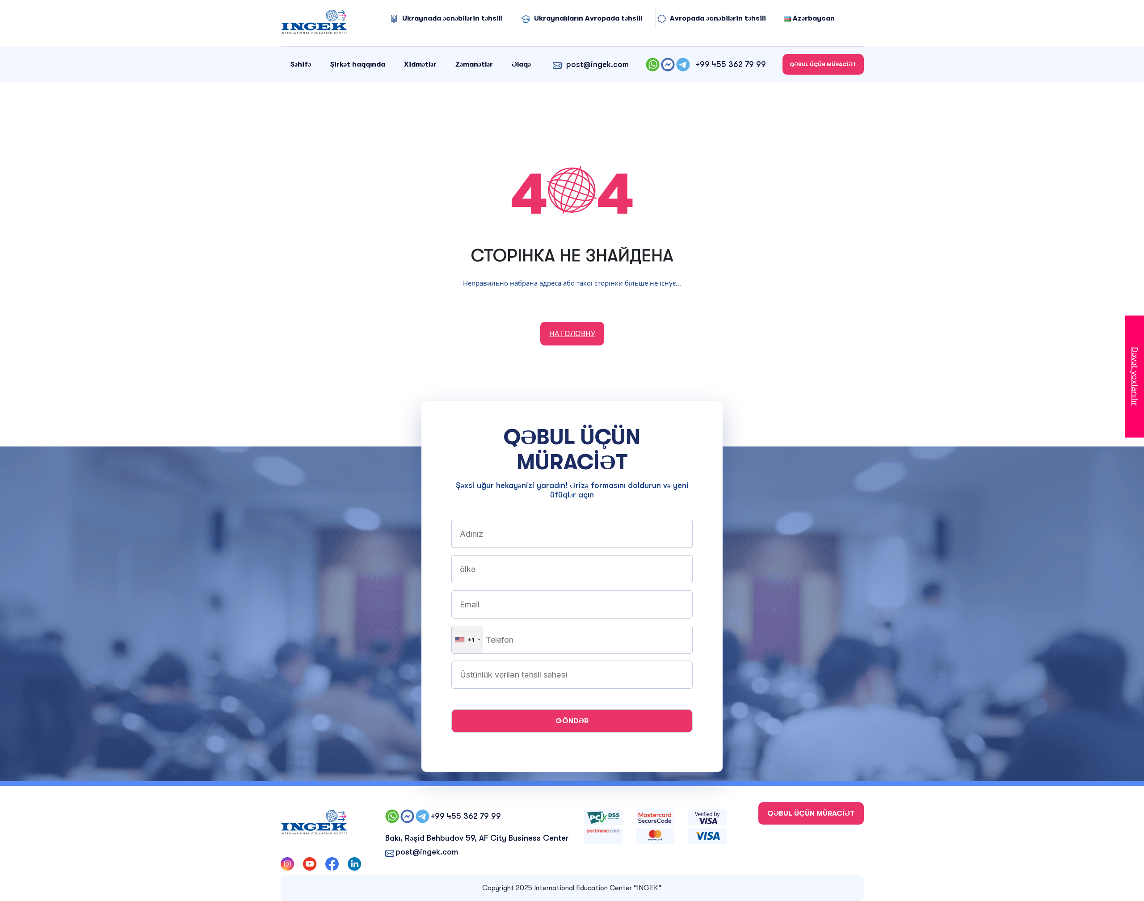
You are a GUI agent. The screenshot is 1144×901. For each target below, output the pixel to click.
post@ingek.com (597, 64)
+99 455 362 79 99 (731, 64)
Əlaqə (521, 64)
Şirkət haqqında (357, 64)
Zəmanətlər (474, 64)
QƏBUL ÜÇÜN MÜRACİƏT (823, 64)
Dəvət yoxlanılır (1135, 376)
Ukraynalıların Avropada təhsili (588, 18)
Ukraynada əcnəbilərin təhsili (452, 18)
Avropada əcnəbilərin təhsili (718, 18)
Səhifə (300, 64)
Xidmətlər (420, 64)
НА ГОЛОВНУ (572, 333)
